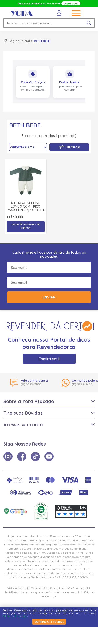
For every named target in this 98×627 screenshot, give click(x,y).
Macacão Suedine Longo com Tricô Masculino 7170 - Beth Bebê (26, 206)
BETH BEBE (42, 41)
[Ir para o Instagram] (8, 456)
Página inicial (19, 41)
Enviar (49, 297)
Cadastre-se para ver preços (26, 226)
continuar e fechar (49, 622)
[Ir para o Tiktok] (35, 456)
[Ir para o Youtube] (49, 456)
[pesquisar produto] (89, 23)
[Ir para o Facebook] (21, 456)
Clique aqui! (71, 3)
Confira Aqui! (49, 359)
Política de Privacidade (15, 616)
